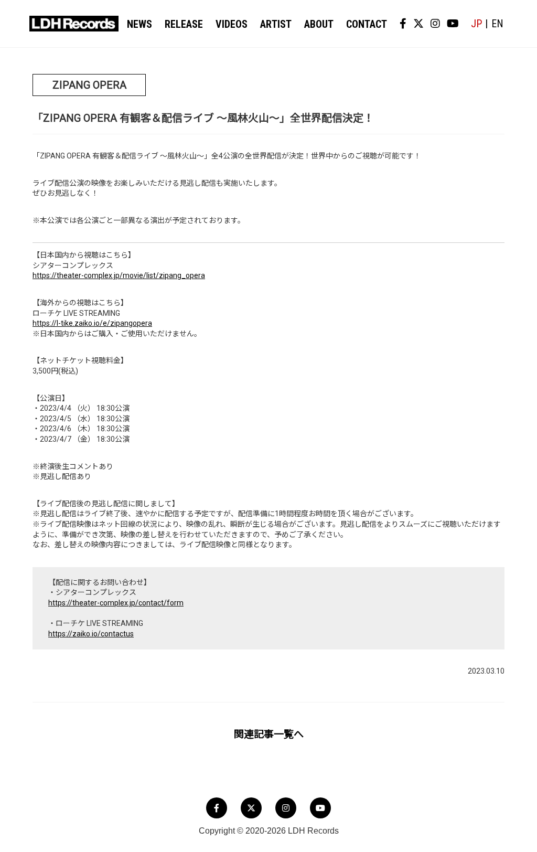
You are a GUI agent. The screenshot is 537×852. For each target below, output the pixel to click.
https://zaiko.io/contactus (91, 634)
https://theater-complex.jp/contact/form (116, 603)
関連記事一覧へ (269, 734)
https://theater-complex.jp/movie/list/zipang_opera (119, 275)
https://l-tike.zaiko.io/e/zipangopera (92, 323)
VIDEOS (232, 24)
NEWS (139, 24)
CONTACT (366, 24)
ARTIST (276, 24)
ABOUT (319, 24)
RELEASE (184, 24)
